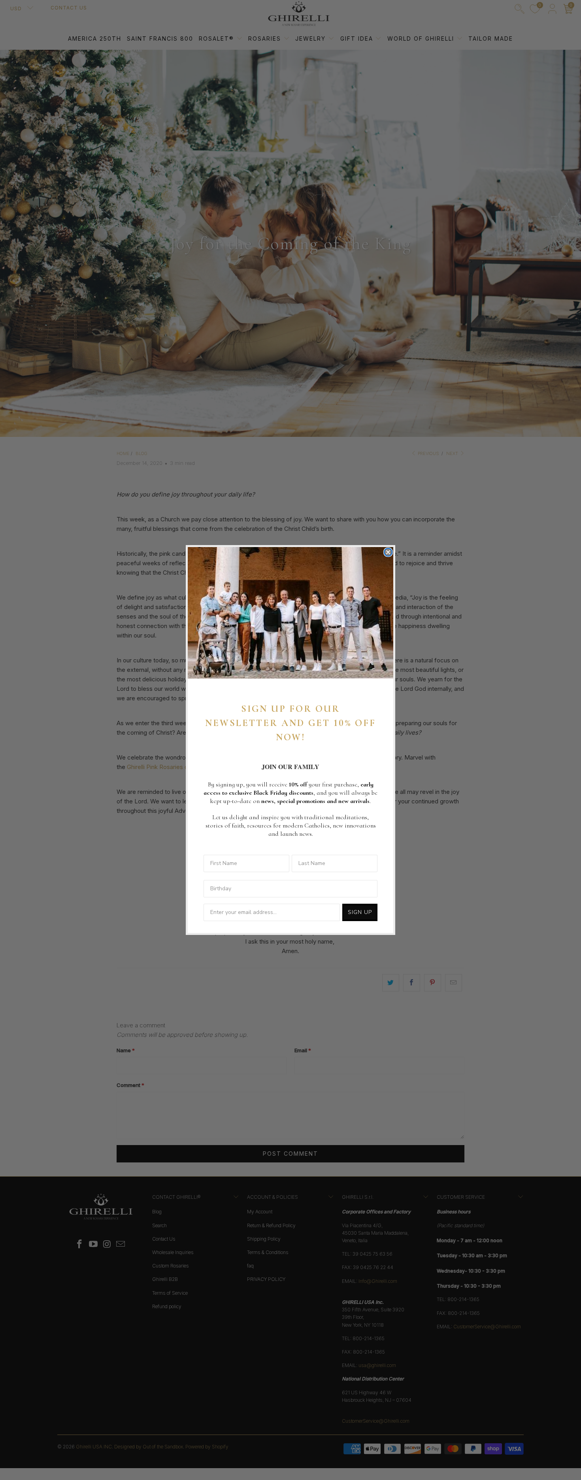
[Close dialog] (388, 552)
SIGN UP (360, 912)
